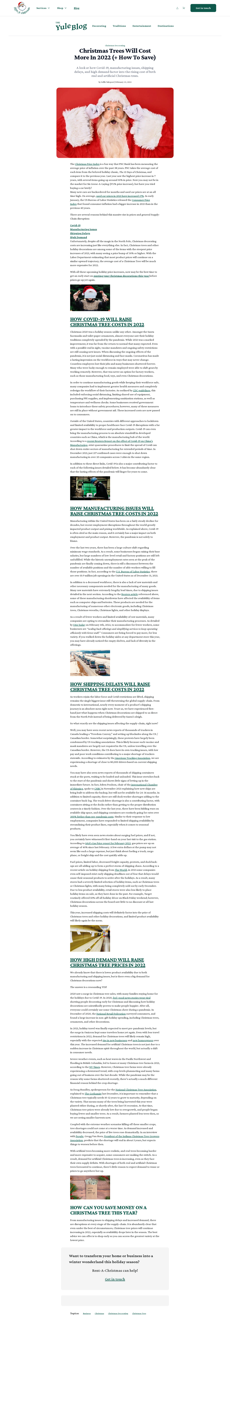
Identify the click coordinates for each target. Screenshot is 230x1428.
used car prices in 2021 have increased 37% (120, 195)
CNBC (97, 788)
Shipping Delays (80, 233)
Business (87, 1313)
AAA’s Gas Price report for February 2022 (108, 843)
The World (121, 869)
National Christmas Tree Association (136, 1089)
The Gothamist (93, 1093)
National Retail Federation (111, 1013)
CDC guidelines (141, 390)
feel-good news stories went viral (132, 997)
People (79, 1136)
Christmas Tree (139, 1313)
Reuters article (129, 594)
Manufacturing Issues (83, 229)
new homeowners (143, 1040)
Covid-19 (75, 225)
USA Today (79, 624)
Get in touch (115, 1279)
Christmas (99, 1313)
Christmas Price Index (87, 163)
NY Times (94, 1066)
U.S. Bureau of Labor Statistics (133, 571)
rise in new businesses (115, 1040)
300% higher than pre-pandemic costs (92, 816)
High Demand (78, 237)
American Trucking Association (132, 757)
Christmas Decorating (118, 1313)
